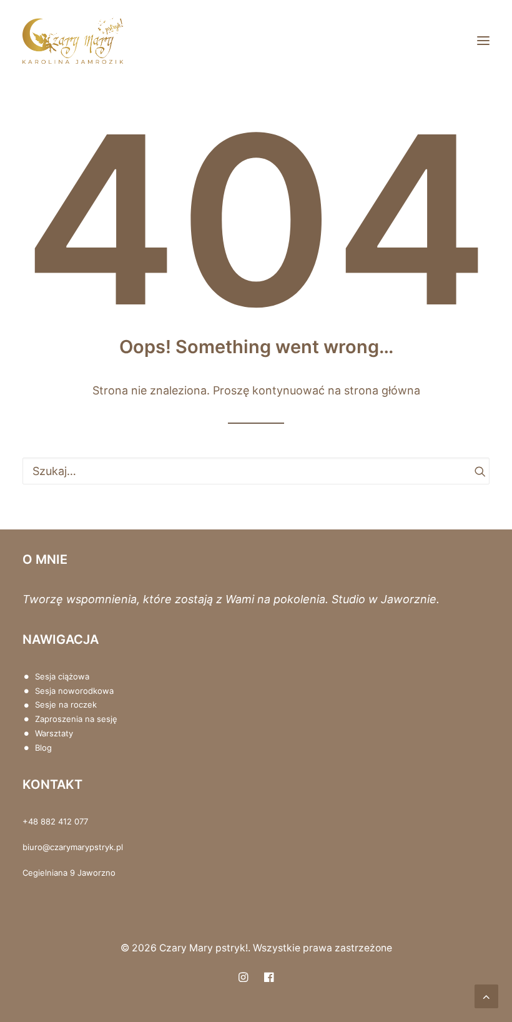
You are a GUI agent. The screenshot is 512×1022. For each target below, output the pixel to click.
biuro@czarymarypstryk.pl (72, 847)
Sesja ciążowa (62, 676)
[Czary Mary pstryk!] (72, 40)
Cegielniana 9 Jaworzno (69, 873)
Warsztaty (54, 733)
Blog (43, 748)
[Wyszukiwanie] (256, 471)
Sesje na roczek (66, 704)
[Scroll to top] (486, 995)
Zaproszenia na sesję (76, 719)
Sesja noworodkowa (74, 691)
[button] (483, 40)
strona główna (382, 390)
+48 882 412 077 (55, 821)
